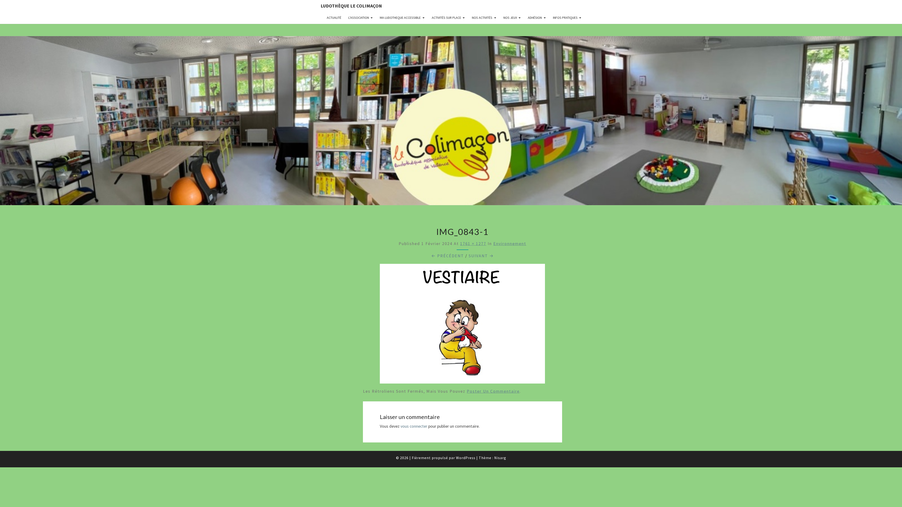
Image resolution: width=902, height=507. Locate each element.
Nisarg (500, 457)
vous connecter (413, 426)
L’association (358, 17)
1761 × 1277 (473, 243)
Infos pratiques (565, 17)
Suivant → (481, 255)
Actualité (334, 17)
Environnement (509, 243)
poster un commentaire (493, 391)
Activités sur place (446, 17)
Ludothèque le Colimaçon (351, 6)
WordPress (465, 457)
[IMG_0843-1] (462, 325)
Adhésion (535, 17)
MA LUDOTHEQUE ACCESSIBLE (400, 17)
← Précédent (447, 255)
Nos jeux (510, 17)
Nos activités (482, 17)
